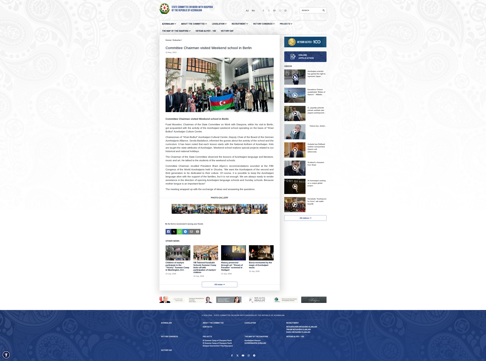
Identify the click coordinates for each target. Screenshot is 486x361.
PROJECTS (285, 24)
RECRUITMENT (239, 24)
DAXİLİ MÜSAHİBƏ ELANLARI (298, 332)
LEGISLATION (218, 24)
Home (168, 40)
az (247, 11)
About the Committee (193, 24)
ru (253, 11)
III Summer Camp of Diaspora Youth (217, 340)
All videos (305, 218)
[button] (6, 354)
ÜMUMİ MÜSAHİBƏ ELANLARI (298, 329)
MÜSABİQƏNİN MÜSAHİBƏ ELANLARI (301, 327)
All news (218, 284)
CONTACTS (207, 327)
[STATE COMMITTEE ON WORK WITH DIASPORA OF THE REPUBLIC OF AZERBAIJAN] (164, 8)
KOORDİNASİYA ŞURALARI (255, 343)
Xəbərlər (177, 40)
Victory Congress (262, 24)
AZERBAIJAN (168, 24)
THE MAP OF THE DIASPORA (175, 31)
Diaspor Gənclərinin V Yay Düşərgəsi (218, 346)
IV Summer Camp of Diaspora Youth (217, 343)
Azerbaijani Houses (253, 340)
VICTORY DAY (227, 31)
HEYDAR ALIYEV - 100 (206, 31)
